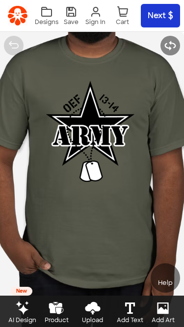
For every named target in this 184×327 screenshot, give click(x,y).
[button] (71, 16)
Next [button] (157, 15)
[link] (17, 15)
